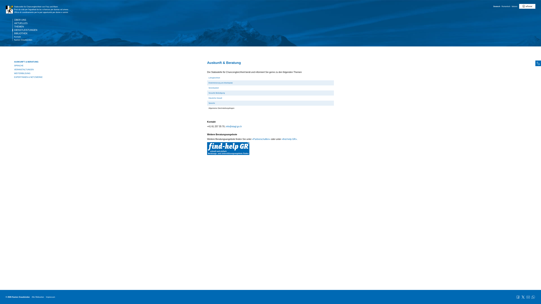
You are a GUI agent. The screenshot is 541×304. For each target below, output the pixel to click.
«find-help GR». (289, 139)
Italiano (514, 6)
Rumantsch (506, 6)
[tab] (538, 63)
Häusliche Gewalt (215, 98)
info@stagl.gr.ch (234, 126)
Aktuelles (21, 23)
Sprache (18, 65)
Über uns (20, 20)
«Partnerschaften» (261, 139)
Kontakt (17, 37)
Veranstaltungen (24, 69)
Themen (19, 27)
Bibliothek (21, 33)
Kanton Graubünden (23, 40)
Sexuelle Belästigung (217, 93)
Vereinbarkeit (214, 88)
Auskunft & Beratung (26, 62)
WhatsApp (533, 297)
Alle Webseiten (38, 297)
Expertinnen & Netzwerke (28, 77)
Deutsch (496, 6)
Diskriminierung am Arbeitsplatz (221, 83)
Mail (528, 297)
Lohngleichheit (214, 78)
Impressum (50, 297)
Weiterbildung (22, 73)
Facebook (518, 297)
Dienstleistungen (25, 30)
